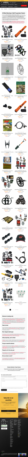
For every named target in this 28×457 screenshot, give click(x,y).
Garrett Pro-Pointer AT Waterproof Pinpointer (20, 39)
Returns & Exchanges (19, 424)
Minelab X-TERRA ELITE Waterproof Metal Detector (20, 228)
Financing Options (19, 433)
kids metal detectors (20, 319)
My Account (15, 420)
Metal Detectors (14, 21)
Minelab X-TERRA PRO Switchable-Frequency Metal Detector (7, 190)
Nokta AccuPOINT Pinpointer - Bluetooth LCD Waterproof (7, 283)
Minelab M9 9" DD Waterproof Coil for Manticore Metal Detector (7, 208)
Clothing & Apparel (11, 439)
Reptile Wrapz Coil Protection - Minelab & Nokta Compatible (20, 58)
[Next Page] (17, 309)
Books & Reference (11, 426)
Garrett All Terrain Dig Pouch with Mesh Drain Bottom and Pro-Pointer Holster (7, 228)
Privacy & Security (19, 428)
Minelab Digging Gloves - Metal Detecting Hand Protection (20, 208)
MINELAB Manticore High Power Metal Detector (7, 40)
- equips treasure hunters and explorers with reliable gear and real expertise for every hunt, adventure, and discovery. (9, 454)
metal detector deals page (15, 352)
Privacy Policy (8, 413)
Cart (14, 422)
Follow (3, 0)
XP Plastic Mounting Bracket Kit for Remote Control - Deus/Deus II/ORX (7, 115)
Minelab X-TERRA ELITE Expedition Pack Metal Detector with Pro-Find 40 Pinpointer (21, 171)
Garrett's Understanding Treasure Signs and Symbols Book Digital (21, 96)
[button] (23, 2)
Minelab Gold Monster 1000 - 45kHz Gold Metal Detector (20, 283)
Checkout (15, 421)
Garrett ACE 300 (7, 335)
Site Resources (19, 431)
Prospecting (22, 21)
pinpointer (16, 345)
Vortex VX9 (12, 335)
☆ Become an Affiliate (24, 5)
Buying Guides (19, 436)
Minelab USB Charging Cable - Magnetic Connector (20, 266)
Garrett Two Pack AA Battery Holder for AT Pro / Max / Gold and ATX (7, 247)
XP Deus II (17, 335)
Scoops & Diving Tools (11, 434)
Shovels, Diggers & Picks (11, 437)
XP (15, 328)
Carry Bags (11, 427)
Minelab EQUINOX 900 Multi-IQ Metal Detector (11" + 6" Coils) (7, 303)
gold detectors (21, 341)
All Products (11, 421)
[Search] (23, 2)
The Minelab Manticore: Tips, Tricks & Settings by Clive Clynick (7, 171)
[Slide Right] (25, 0)
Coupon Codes (19, 426)
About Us (19, 421)
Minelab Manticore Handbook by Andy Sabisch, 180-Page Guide (7, 133)
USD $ (3, 451)
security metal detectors (7, 323)
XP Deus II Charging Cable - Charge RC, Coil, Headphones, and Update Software (20, 133)
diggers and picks (4, 347)
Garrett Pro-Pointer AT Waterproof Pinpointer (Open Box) (20, 115)
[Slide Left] (5, 0)
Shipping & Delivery (19, 423)
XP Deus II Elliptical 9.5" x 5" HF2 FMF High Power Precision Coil (21, 77)
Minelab (12, 328)
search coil (5, 346)
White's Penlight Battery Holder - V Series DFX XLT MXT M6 (7, 96)
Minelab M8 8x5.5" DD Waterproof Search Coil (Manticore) (21, 190)
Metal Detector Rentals (11, 446)
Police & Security (11, 443)
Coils (11, 428)
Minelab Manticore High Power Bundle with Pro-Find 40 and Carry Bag (7, 266)
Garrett (10, 328)
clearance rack (22, 352)
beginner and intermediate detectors (10, 319)
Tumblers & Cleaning (11, 441)
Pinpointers (18, 21)
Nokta (14, 328)
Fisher (18, 328)
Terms (14, 412)
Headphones (12, 429)
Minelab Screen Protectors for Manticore (20, 302)
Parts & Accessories (11, 431)
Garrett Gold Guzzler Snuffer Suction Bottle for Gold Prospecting (7, 77)
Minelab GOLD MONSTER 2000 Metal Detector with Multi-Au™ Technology (7, 58)
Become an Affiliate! (15, 424)
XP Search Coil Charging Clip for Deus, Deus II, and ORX (7, 152)
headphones (13, 346)
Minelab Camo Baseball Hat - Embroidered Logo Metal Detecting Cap (21, 247)
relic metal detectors (19, 321)
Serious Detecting (5, 453)
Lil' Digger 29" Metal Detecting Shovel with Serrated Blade (21, 152)
